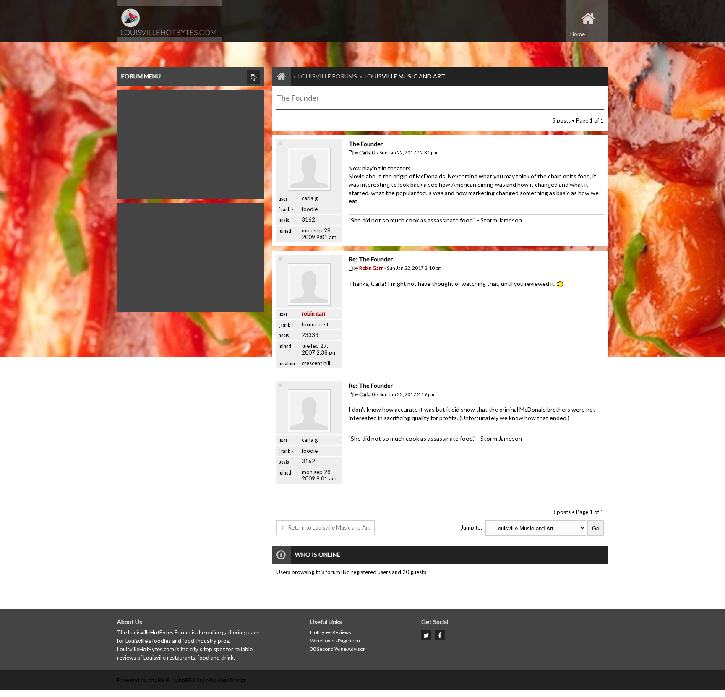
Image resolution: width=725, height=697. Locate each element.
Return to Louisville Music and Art (329, 527)
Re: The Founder (371, 259)
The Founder (297, 97)
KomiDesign (232, 680)
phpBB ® (159, 680)
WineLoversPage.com (335, 640)
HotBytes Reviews (330, 632)
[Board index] (277, 76)
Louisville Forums (327, 76)
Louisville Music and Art (405, 76)
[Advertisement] (190, 142)
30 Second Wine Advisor (337, 649)
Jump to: (471, 527)
